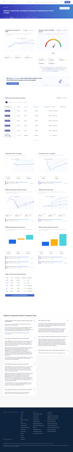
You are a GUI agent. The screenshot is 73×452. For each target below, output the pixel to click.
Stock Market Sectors (37, 429)
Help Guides (23, 431)
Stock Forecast (36, 417)
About (22, 414)
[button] (19, 321)
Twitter (22, 435)
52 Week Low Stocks (51, 421)
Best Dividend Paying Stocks (38, 425)
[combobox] (13, 2)
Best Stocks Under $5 (52, 429)
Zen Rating (49, 68)
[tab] (6, 17)
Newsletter (23, 439)
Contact (22, 433)
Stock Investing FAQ (24, 419)
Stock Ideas (36, 2)
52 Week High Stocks (51, 419)
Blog (21, 417)
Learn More (55, 71)
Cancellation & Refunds (25, 427)
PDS (7, 285)
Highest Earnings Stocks (37, 423)
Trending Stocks (36, 419)
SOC (7, 288)
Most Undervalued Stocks (52, 425)
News (22, 415)
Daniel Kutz (7, 134)
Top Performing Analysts (37, 414)
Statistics (34, 427)
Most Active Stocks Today (52, 423)
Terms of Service (24, 425)
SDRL (7, 291)
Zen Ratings (49, 2)
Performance (23, 429)
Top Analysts (43, 2)
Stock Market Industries (37, 431)
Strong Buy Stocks (36, 421)
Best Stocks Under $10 (52, 431)
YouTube (22, 437)
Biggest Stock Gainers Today (53, 415)
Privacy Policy (23, 423)
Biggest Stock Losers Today (53, 417)
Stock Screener (36, 415)
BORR (7, 282)
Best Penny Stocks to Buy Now (53, 427)
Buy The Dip (50, 414)
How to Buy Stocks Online (38, 433)
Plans (22, 421)
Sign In (61, 2)
